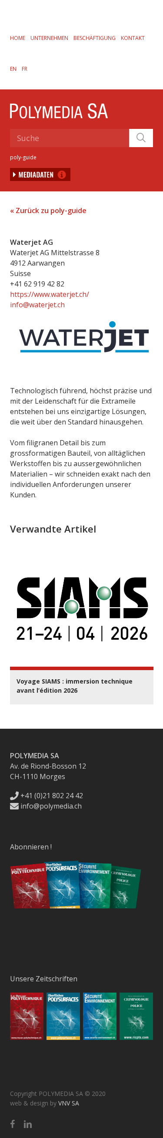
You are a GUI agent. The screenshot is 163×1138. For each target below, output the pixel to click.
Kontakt (133, 38)
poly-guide (23, 157)
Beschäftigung (94, 38)
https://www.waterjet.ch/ (49, 294)
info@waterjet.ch (37, 304)
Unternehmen (49, 38)
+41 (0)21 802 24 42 (51, 795)
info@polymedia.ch (51, 806)
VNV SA (68, 1103)
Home (17, 38)
